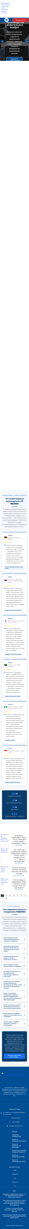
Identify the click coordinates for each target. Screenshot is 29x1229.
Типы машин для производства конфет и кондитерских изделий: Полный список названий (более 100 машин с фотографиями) (19, 855)
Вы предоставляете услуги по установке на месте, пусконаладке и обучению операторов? (11, 974)
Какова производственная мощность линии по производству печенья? (10, 958)
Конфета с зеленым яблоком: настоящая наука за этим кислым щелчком (14, 1210)
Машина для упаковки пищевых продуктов (19, 1151)
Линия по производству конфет (19, 1140)
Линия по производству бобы (18, 1155)
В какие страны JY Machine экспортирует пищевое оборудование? (11, 1023)
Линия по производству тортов (19, 1160)
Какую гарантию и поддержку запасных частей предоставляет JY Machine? (12, 1015)
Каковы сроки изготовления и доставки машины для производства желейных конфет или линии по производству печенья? (12, 985)
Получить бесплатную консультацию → (14, 1056)
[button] (6, 20)
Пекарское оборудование (16, 1135)
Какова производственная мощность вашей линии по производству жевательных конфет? (11, 948)
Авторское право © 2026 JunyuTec (14, 1225)
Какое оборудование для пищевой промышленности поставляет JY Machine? (11, 939)
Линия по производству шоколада (16, 1145)
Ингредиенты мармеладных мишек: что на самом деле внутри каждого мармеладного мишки (19, 839)
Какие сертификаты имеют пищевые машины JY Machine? (12, 965)
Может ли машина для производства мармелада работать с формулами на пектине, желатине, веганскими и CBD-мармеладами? (12, 997)
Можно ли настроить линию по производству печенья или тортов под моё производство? (12, 1006)
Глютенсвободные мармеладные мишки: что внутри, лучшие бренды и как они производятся (19, 884)
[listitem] (14, 939)
